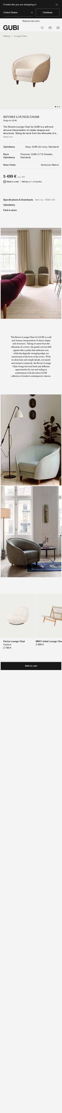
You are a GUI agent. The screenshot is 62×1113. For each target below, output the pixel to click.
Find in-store (10, 210)
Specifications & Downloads (18, 199)
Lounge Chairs (20, 36)
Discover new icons (31, 21)
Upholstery (9, 205)
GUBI (14, 120)
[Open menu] (58, 28)
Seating (6, 36)
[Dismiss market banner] (57, 5)
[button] (50, 28)
